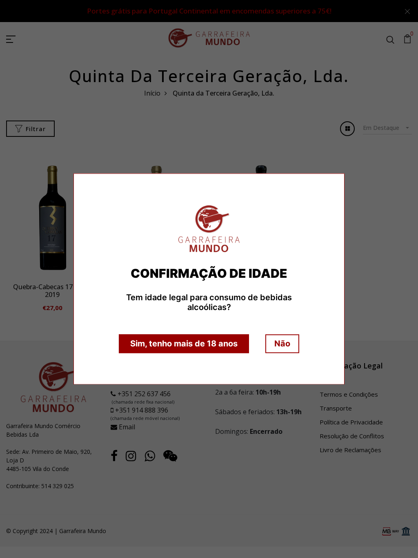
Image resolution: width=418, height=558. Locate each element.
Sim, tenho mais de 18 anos (184, 344)
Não (282, 344)
